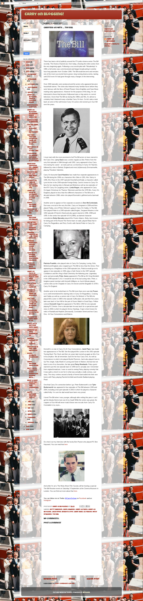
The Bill (56, 514)
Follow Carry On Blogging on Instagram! (32, 128)
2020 (28, 62)
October (31, 84)
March (30, 414)
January (31, 422)
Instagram (47, 500)
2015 (28, 429)
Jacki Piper (56, 512)
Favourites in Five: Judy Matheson (32, 348)
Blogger (86, 592)
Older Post (93, 579)
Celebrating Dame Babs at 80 (32, 319)
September (32, 87)
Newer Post (50, 579)
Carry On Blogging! (44, 15)
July (29, 402)
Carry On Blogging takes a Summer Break (32, 98)
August (31, 92)
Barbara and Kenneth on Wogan (32, 312)
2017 (28, 71)
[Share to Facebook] (87, 506)
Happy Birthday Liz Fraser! (32, 217)
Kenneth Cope (67, 512)
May (29, 408)
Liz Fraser (87, 512)
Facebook (82, 498)
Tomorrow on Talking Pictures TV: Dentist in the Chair (33, 157)
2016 (28, 426)
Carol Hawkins (69, 509)
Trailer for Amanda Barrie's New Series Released (32, 256)
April (30, 411)
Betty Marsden (56, 509)
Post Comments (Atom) (65, 583)
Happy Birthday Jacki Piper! (32, 363)
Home (72, 579)
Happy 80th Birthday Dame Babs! (32, 325)
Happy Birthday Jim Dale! (31, 204)
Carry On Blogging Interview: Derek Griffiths (32, 113)
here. (76, 491)
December (32, 74)
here (66, 444)
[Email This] (80, 506)
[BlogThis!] (82, 506)
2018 (28, 68)
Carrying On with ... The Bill (32, 211)
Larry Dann (78, 512)
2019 (28, 65)
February (31, 417)
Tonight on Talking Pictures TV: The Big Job (32, 184)
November (32, 79)
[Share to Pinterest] (89, 506)
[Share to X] (85, 506)
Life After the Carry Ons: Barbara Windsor (32, 226)
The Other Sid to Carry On (31, 285)
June (30, 405)
